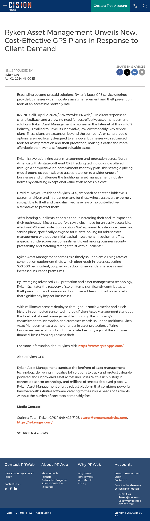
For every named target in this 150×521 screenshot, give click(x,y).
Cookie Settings (44, 513)
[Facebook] (10, 489)
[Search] (145, 6)
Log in (118, 476)
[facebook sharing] (119, 72)
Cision (135, 513)
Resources (47, 486)
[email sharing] (142, 72)
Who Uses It (85, 480)
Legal (9, 513)
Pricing (82, 483)
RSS (30, 513)
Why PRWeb (85, 473)
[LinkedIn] (15, 489)
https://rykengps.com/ (35, 422)
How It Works (86, 476)
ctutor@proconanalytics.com (104, 418)
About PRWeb (49, 473)
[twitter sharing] (127, 73)
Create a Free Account (110, 6)
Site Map (20, 513)
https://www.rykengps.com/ (100, 346)
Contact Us (11, 484)
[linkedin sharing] (134, 72)
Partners (46, 476)
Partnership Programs (54, 480)
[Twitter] (6, 489)
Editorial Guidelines (52, 483)
